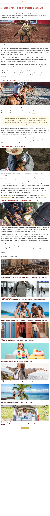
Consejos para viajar (6, 298)
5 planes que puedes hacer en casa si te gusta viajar (16, 361)
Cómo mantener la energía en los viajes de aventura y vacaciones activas (23, 299)
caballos (34, 112)
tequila (25, 183)
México (40, 227)
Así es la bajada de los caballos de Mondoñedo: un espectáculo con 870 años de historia (24, 278)
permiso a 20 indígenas (20, 71)
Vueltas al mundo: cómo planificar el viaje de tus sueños (17, 382)
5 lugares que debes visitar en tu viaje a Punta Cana (16, 402)
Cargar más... (25, 428)
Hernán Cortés (22, 57)
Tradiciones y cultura (11, 4)
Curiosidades (3, 4)
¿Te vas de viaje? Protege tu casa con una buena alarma (17, 340)
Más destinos (4, 401)
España (2, 276)
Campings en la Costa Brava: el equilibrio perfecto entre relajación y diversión (24, 320)
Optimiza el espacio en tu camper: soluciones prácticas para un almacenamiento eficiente (25, 423)
